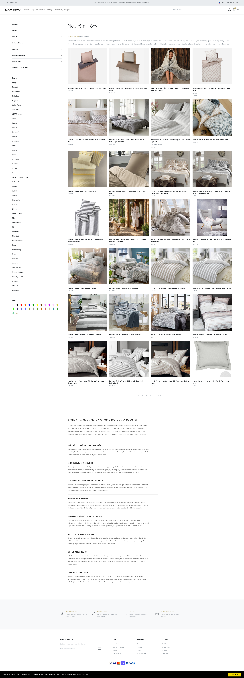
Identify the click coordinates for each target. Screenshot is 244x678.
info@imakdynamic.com (167, 611)
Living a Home (117, 653)
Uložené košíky (166, 647)
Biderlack (15, 96)
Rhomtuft (15, 236)
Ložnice (26, 10)
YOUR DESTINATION (232, 2)
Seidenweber (17, 241)
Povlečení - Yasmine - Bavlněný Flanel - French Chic (83, 288)
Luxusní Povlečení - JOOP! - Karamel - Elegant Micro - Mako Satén (87, 88)
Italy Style (16, 182)
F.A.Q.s (139, 650)
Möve (14, 218)
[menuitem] (37, 31)
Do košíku (164, 650)
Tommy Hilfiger (18, 272)
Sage (14, 245)
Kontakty (139, 647)
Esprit (14, 146)
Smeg (14, 254)
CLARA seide (17, 114)
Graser (15, 168)
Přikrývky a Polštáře (118, 647)
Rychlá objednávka (102, 611)
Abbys (14, 83)
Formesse (15, 159)
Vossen (15, 281)
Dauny (14, 123)
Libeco (14, 209)
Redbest (15, 232)
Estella (14, 150)
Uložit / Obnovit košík (71, 611)
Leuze (14, 205)
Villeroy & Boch (18, 277)
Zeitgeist (15, 290)
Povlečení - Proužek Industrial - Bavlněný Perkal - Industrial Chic (212, 288)
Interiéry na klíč (141, 653)
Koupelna (34, 10)
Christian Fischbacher (20, 177)
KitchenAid (16, 200)
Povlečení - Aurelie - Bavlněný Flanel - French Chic (123, 288)
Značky (49, 10)
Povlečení (115, 644)
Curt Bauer (16, 110)
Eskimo (14, 155)
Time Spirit (16, 263)
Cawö (14, 119)
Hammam (16, 173)
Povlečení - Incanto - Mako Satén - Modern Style (82, 191)
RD (13, 227)
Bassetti (15, 87)
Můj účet (132, 611)
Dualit (14, 137)
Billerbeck (16, 92)
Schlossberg (16, 250)
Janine (14, 195)
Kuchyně (42, 10)
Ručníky (115, 650)
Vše (17, 314)
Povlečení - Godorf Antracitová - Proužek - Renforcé (124, 334)
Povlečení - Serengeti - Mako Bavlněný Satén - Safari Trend (210, 139)
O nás (139, 644)
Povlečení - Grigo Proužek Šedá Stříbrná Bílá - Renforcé (84, 334)
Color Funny (16, 105)
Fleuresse (15, 164)
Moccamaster (17, 223)
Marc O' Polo (17, 214)
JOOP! (14, 191)
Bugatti (15, 101)
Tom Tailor (16, 268)
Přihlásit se (165, 644)
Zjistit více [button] (85, 674)
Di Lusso (15, 128)
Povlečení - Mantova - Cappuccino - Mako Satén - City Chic (210, 334)
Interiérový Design (62, 10)
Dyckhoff (15, 132)
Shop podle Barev (73, 36)
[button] (37, 31)
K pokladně (165, 653)
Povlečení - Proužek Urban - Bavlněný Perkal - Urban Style (168, 288)
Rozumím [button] (235, 674)
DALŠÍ (159, 396)
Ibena (14, 186)
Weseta (15, 286)
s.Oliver (15, 259)
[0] (234, 10)
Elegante (15, 141)
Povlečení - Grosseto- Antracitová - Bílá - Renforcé (166, 334)
